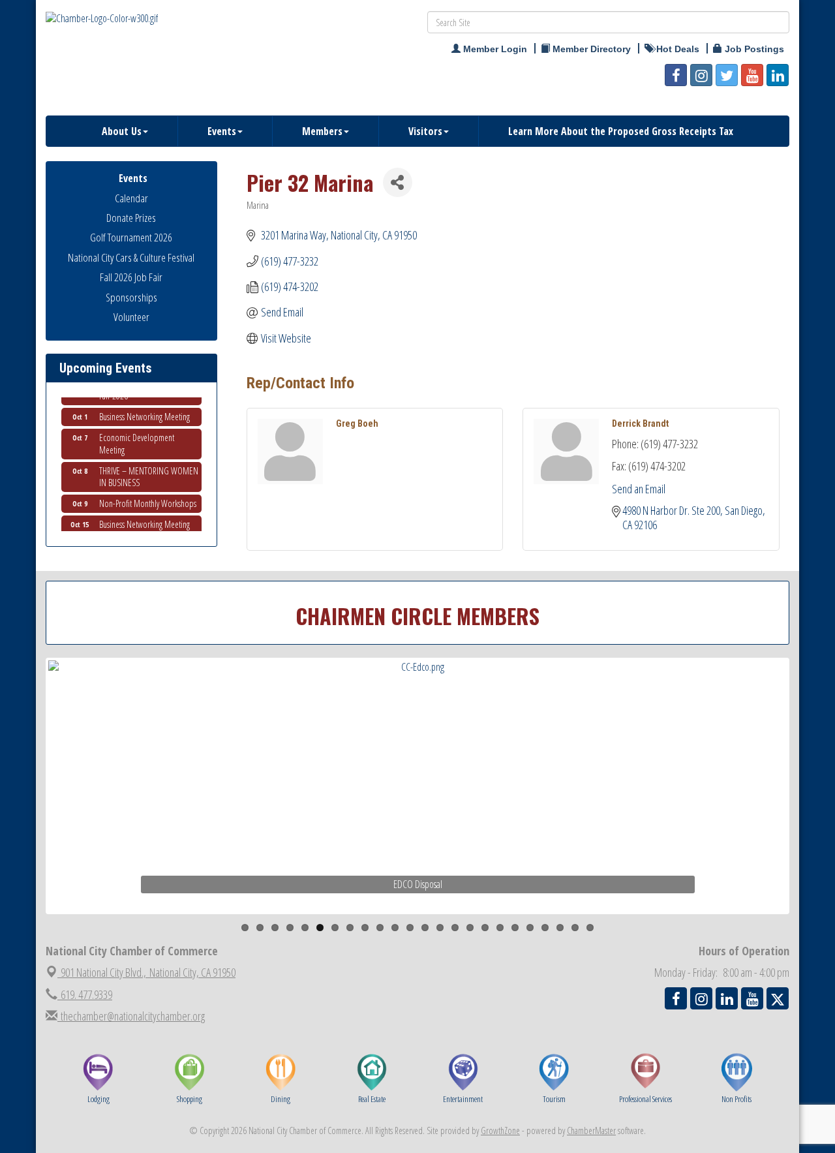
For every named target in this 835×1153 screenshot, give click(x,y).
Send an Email (638, 489)
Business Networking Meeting (144, 411)
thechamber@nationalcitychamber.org (131, 1016)
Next (811, 811)
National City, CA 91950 (148, 972)
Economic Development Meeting (136, 437)
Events (221, 131)
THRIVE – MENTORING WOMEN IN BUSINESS (148, 471)
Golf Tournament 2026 (131, 237)
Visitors (425, 131)
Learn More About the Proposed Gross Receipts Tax (620, 131)
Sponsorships (131, 297)
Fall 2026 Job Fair (131, 276)
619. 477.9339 (84, 994)
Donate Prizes (131, 217)
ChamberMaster (591, 1130)
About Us (122, 131)
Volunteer (131, 316)
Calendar (131, 198)
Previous (29, 811)
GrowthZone (500, 1130)
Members (322, 131)
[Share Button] (397, 182)
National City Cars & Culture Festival (131, 257)
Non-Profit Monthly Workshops (147, 497)
